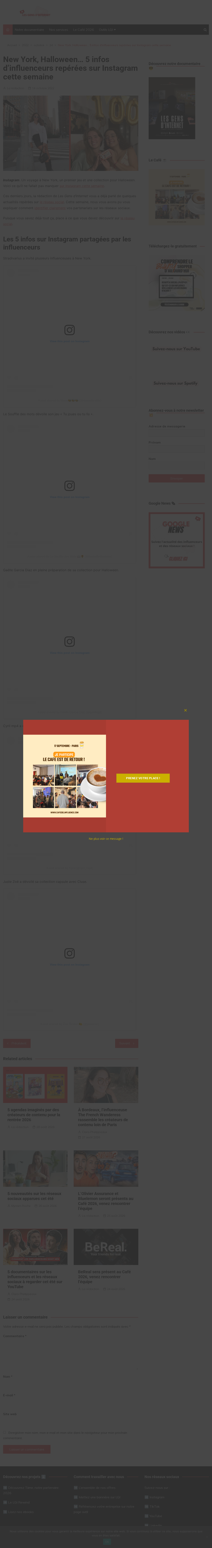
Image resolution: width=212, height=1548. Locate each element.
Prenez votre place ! (143, 778)
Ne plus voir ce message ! (106, 839)
